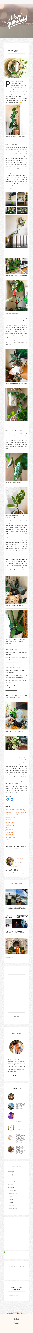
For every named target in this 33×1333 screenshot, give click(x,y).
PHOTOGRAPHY (12, 1193)
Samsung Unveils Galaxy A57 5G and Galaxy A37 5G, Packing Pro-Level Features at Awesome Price (20, 1138)
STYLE (9, 1199)
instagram (16, 1321)
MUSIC (9, 1184)
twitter (16, 846)
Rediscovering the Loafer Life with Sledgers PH (21, 811)
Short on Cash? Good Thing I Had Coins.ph (19, 1126)
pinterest (23, 846)
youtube (16, 1323)
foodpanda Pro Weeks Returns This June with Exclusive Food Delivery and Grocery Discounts (20, 1116)
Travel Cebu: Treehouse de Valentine (20, 1094)
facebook (9, 846)
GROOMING (11, 1178)
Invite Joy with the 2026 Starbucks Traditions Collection (10, 813)
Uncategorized (11, 1208)
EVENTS (10, 1172)
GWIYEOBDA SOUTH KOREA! (14, 956)
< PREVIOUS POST (19, 858)
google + (16, 848)
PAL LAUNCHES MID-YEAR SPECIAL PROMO (12, 870)
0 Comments (19, 54)
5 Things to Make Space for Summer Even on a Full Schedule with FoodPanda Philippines (20, 1149)
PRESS (9, 1196)
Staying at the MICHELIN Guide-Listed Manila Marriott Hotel (20, 1105)
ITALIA (17, 861)
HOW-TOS (10, 1181)
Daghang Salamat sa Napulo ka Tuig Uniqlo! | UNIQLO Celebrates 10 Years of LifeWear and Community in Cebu (10, 829)
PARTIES (10, 1187)
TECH (9, 1202)
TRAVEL (10, 1205)
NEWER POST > (14, 866)
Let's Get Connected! (16, 1312)
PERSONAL (11, 48)
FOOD (9, 1175)
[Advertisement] (16, 1234)
